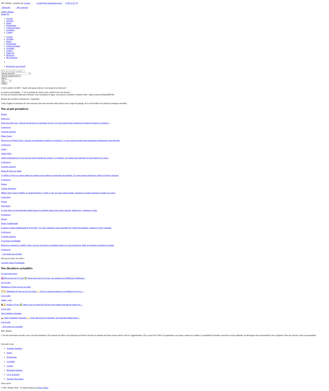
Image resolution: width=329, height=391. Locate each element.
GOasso (27, 3)
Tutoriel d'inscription (15, 379)
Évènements (11, 25)
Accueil (9, 18)
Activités (9, 21)
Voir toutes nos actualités (12, 326)
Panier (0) (5, 14)
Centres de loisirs (13, 28)
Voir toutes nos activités (11, 254)
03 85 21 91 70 (72, 3)
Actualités (10, 30)
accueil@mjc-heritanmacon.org (49, 3)
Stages (8, 23)
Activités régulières (14, 348)
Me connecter (22, 7)
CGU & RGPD (13, 375)
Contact (9, 32)
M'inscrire (6, 7)
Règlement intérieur (15, 370)
